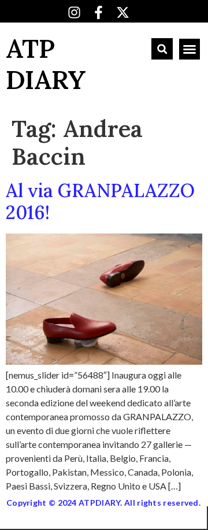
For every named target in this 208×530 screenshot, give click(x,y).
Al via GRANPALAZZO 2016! (100, 201)
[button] (162, 49)
